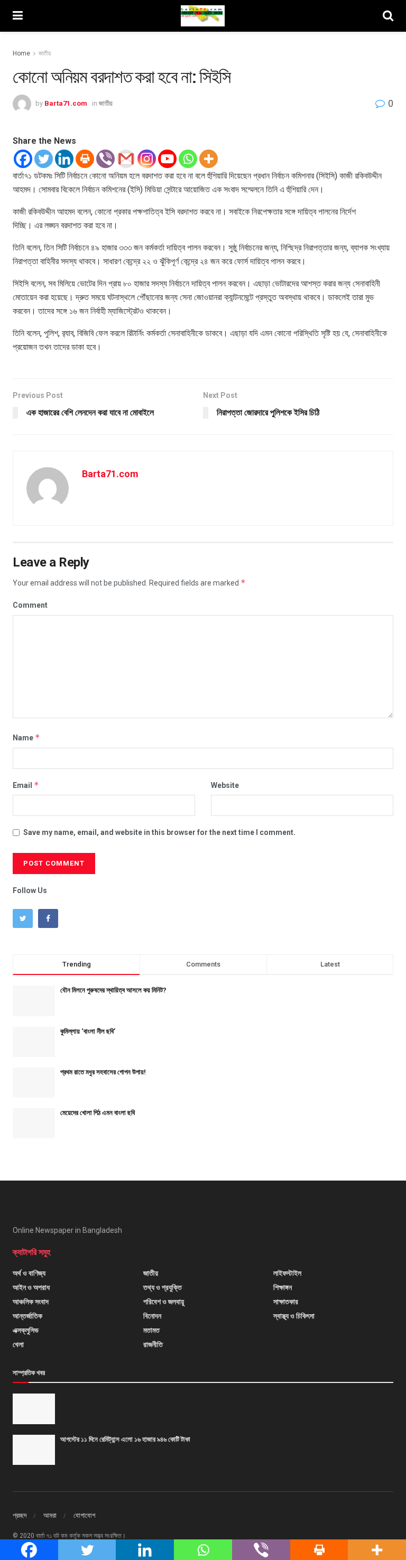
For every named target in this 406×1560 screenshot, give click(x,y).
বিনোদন (152, 1316)
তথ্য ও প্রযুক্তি (162, 1287)
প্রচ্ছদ (19, 1515)
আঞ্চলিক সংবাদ (31, 1301)
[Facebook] (23, 159)
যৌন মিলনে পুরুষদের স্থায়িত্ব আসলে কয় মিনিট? (113, 990)
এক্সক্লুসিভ (26, 1330)
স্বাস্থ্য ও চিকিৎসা (294, 1316)
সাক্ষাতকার (285, 1301)
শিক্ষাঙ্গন (282, 1287)
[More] (208, 159)
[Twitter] (43, 159)
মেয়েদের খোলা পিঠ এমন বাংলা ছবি (97, 1113)
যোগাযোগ (84, 1515)
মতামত (151, 1330)
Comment (30, 605)
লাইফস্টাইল (287, 1273)
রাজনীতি (153, 1344)
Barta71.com (65, 103)
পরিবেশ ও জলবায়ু (163, 1301)
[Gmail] (126, 159)
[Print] (85, 159)
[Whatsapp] (188, 159)
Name (26, 737)
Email (26, 785)
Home (21, 53)
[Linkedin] (64, 159)
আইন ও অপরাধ (31, 1287)
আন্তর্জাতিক (27, 1316)
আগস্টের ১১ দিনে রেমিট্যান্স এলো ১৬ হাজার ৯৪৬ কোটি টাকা (125, 1439)
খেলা (18, 1344)
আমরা (50, 1515)
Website (225, 785)
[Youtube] (167, 159)
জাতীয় (45, 53)
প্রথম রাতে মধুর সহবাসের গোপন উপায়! (103, 1072)
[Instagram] (146, 159)
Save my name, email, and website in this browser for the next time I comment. (159, 832)
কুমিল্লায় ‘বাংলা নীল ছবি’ (87, 1031)
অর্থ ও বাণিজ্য (29, 1273)
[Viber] (105, 159)
